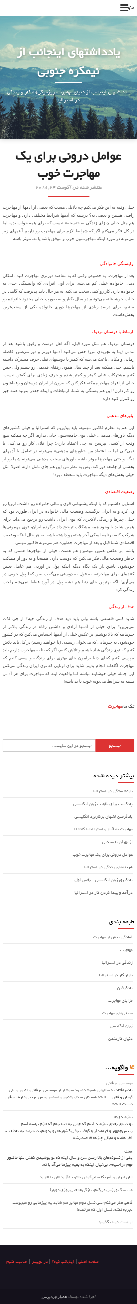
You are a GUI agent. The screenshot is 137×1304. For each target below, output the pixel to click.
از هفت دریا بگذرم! (116, 1222)
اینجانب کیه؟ (63, 1261)
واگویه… (116, 1068)
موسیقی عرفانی (119, 1083)
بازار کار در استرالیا (116, 975)
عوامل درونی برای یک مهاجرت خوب (102, 854)
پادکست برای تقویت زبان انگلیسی (103, 803)
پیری (128, 1150)
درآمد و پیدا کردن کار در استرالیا (103, 892)
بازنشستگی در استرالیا (113, 791)
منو (131, 8)
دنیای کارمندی (120, 1038)
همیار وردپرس (54, 1296)
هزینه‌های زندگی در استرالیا (108, 867)
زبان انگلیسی (121, 1025)
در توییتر (40, 1261)
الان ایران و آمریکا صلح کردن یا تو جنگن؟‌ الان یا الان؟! (86, 1177)
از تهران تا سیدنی (117, 841)
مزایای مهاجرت (120, 1000)
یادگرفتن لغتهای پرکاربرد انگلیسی (103, 816)
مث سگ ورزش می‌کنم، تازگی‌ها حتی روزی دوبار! (91, 1189)
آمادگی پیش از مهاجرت (113, 937)
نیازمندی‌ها (123, 1116)
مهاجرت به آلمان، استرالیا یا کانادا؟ (103, 829)
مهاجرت (115, 706)
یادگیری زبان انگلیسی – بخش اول (103, 879)
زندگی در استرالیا (117, 962)
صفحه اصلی (88, 1261)
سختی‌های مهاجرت (117, 1013)
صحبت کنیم (16, 1261)
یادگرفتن (125, 987)
